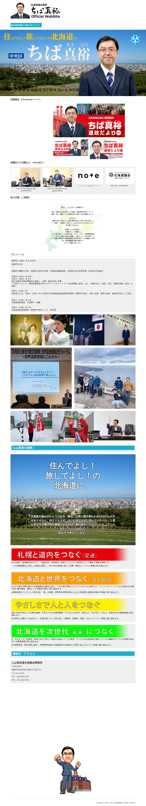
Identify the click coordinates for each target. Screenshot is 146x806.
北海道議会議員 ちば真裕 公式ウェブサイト (26, 25)
